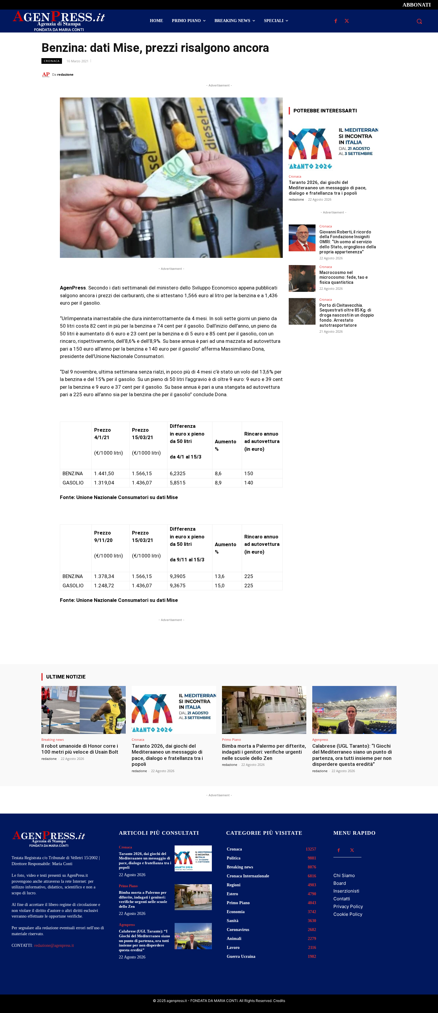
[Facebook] (336, 21)
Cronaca (52, 61)
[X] (347, 21)
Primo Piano (231, 739)
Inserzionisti (346, 891)
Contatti (341, 899)
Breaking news (52, 739)
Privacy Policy (348, 906)
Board (339, 883)
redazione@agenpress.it (54, 945)
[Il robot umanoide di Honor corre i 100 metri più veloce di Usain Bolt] (83, 710)
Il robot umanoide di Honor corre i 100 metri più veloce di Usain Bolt (79, 749)
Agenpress (320, 739)
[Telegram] (391, 74)
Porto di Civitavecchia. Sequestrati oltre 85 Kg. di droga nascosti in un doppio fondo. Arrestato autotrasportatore (346, 315)
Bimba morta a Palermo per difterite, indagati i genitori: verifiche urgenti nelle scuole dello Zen (264, 752)
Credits (279, 1000)
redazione (65, 74)
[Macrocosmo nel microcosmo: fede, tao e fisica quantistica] (302, 278)
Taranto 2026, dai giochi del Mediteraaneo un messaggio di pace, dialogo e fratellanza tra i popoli (327, 188)
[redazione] (46, 74)
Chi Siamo (344, 875)
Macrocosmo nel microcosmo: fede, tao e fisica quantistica (343, 277)
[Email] (377, 74)
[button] (419, 21)
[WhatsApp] (363, 74)
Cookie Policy (347, 914)
